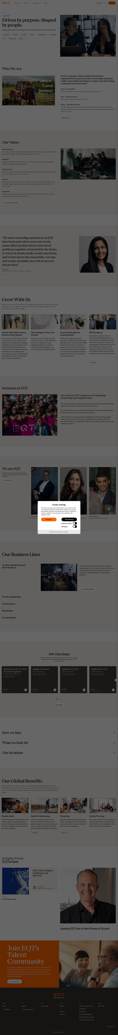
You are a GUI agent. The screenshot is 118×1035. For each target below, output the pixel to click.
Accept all (49, 519)
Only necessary (69, 519)
